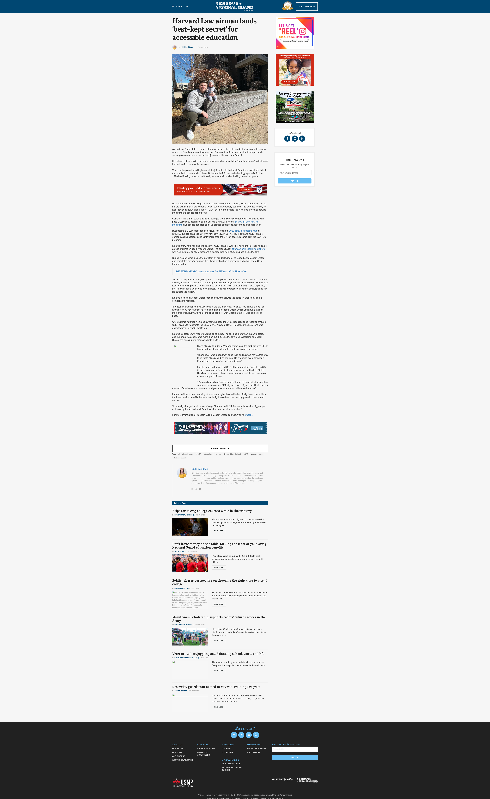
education (208, 454)
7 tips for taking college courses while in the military (212, 511)
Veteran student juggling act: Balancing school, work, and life (218, 654)
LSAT (246, 454)
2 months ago (199, 515)
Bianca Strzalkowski (183, 515)
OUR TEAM (177, 752)
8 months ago (193, 588)
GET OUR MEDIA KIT (206, 748)
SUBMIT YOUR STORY (256, 748)
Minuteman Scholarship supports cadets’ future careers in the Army (219, 619)
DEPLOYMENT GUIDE (231, 763)
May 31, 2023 (203, 47)
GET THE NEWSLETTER (182, 760)
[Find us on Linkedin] (302, 139)
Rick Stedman (179, 588)
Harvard (218, 454)
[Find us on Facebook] (287, 139)
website (249, 414)
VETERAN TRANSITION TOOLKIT (232, 768)
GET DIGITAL (227, 752)
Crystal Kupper (180, 691)
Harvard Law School (232, 454)
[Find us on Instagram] (295, 139)
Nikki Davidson (187, 47)
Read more (218, 531)
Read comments (220, 448)
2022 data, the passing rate (243, 230)
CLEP (198, 454)
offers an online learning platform (248, 248)
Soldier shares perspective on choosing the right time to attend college (219, 582)
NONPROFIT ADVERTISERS (203, 753)
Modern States (257, 454)
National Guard (180, 458)
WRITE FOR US (253, 752)
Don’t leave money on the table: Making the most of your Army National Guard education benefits (219, 545)
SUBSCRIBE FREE (307, 6)
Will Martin (179, 551)
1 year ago (203, 658)
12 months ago (200, 625)
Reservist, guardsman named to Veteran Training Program (216, 687)
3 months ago (192, 551)
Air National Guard (185, 454)
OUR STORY (177, 748)
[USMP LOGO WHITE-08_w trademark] (182, 782)
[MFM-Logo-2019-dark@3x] (282, 780)
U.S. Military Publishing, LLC (185, 658)
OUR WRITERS (178, 756)
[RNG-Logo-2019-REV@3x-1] (307, 780)
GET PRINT (227, 748)
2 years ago (194, 691)
